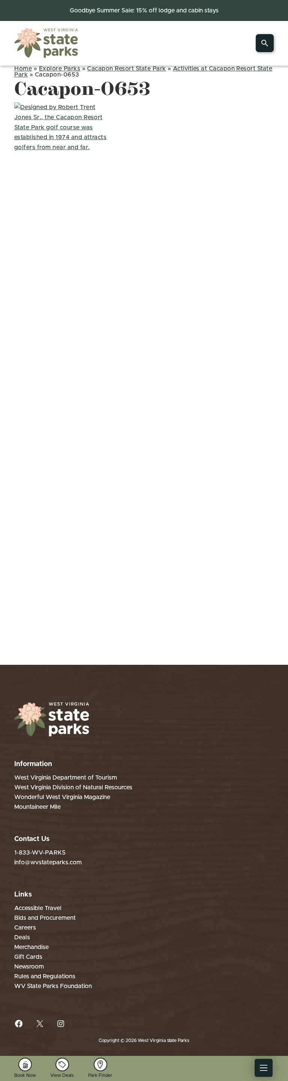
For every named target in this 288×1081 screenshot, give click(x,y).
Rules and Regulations (44, 976)
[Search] (265, 43)
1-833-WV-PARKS (40, 853)
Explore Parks (59, 69)
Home (23, 69)
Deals (22, 937)
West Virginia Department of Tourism (65, 778)
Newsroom (29, 967)
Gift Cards (28, 957)
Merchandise (31, 947)
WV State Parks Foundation (53, 986)
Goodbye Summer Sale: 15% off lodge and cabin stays (144, 10)
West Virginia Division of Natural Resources (73, 787)
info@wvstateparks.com (48, 862)
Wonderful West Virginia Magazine (62, 797)
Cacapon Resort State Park (126, 69)
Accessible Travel (38, 908)
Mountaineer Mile (37, 807)
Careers (25, 928)
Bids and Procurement (45, 918)
